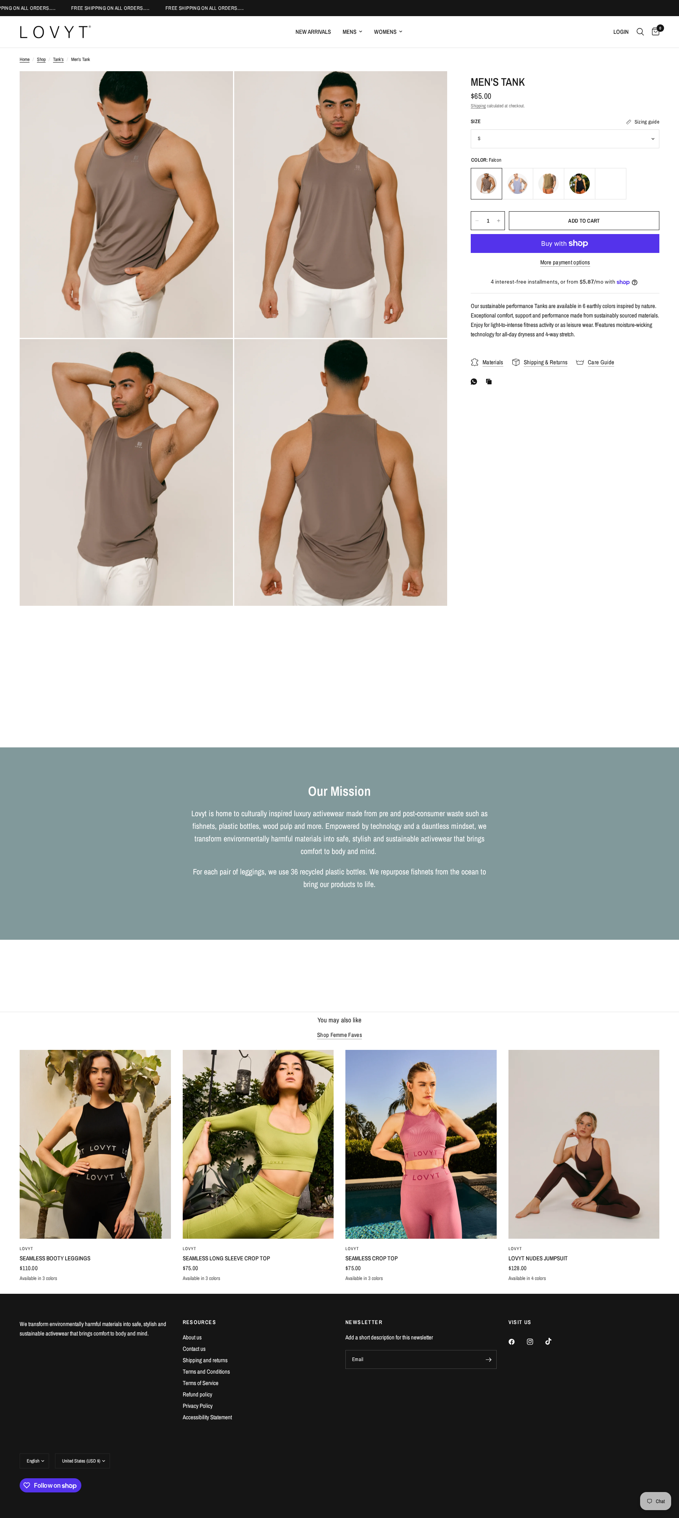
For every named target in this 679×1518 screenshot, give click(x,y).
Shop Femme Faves (339, 1034)
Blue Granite (517, 183)
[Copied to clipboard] (490, 381)
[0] (653, 32)
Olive (548, 183)
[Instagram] (535, 1341)
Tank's (58, 59)
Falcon (486, 183)
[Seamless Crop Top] (421, 1144)
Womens (385, 32)
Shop (41, 59)
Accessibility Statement (207, 1417)
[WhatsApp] (475, 381)
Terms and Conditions (206, 1371)
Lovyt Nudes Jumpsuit (538, 1258)
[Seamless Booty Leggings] (95, 1144)
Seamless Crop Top (371, 1258)
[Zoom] (216, 87)
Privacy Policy (198, 1406)
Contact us (194, 1349)
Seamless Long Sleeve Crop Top (226, 1258)
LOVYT (27, 1248)
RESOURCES (200, 1322)
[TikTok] (554, 1341)
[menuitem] (313, 32)
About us (192, 1337)
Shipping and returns (205, 1360)
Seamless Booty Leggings (55, 1258)
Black (579, 183)
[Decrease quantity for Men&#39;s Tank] (477, 221)
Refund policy (197, 1394)
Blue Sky (610, 183)
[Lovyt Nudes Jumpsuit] (584, 1144)
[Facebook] (517, 1341)
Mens (349, 32)
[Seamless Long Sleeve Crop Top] (258, 1144)
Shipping (478, 106)
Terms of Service (200, 1383)
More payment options (565, 262)
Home (24, 59)
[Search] (640, 32)
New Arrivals (313, 32)
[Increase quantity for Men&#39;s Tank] (499, 221)
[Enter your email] (489, 1359)
